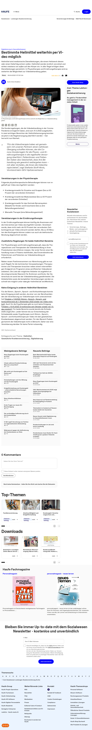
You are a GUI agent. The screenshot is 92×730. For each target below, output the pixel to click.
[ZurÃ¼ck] (54, 526)
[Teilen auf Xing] (12, 125)
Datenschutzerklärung (54, 647)
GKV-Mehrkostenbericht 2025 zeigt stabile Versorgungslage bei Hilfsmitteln (45, 391)
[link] (5, 19)
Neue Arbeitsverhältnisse (12, 398)
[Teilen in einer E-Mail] (2, 125)
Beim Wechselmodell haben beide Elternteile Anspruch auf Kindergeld (45, 355)
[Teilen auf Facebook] (9, 125)
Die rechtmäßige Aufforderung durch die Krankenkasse (16, 414)
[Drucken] (62, 75)
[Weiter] (58, 526)
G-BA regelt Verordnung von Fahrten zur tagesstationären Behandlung (16, 423)
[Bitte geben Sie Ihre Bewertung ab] (58, 75)
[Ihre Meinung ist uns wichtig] (5, 725)
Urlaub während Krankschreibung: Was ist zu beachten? (15, 364)
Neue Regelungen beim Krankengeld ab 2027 (16, 355)
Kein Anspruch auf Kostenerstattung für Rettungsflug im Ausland (45, 400)
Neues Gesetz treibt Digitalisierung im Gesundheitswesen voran (44, 417)
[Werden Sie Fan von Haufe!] (48, 689)
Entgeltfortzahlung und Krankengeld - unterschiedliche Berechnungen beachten (16, 390)
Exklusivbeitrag (7, 519)
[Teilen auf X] (6, 125)
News (4, 75)
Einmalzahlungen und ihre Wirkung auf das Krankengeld (15, 381)
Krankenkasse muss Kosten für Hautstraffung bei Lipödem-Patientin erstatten (45, 434)
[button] (86, 11)
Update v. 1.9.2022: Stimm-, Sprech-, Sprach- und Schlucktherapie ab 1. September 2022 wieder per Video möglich (27, 301)
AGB (50, 645)
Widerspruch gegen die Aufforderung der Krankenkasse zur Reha (16, 431)
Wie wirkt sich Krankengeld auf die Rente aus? (15, 372)
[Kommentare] (66, 75)
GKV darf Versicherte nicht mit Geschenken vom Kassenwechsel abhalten (44, 364)
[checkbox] (2, 471)
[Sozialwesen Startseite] (5, 11)
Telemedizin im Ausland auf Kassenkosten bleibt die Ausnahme (45, 409)
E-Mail (25, 638)
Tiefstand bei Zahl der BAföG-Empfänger (43, 374)
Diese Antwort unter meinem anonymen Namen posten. (22, 471)
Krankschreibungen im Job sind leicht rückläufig (43, 425)
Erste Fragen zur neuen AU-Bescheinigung (13, 406)
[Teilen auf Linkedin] (15, 125)
